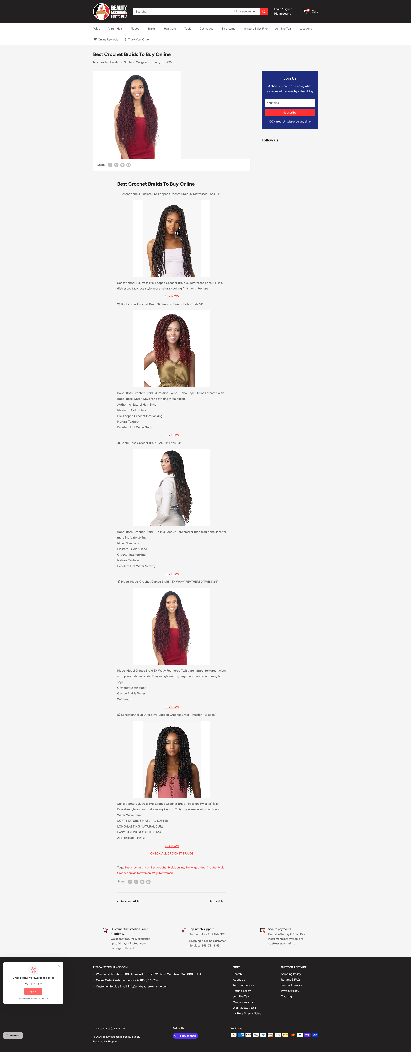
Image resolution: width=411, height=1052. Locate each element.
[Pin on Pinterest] (116, 165)
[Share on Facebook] (110, 165)
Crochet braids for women (134, 873)
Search (237, 974)
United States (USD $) (107, 1028)
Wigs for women (162, 873)
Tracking (286, 996)
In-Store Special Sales (247, 1013)
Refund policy (242, 991)
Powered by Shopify (105, 1041)
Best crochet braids (137, 867)
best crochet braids (105, 62)
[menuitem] (97, 28)
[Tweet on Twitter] (122, 165)
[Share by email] (128, 165)
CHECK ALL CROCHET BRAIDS (172, 853)
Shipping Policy (291, 974)
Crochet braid (216, 867)
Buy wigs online (196, 867)
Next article (216, 901)
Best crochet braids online (167, 867)
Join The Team (242, 996)
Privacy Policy (290, 991)
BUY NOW (172, 296)
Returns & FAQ (290, 979)
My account (282, 13)
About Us (239, 979)
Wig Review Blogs (244, 1008)
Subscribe (290, 112)
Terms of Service (243, 985)
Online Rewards (243, 1002)
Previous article (129, 901)
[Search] (264, 11)
